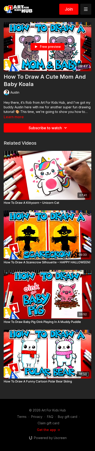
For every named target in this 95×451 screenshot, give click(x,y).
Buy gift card (67, 417)
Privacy (36, 417)
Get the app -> (48, 430)
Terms (22, 417)
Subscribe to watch (45, 128)
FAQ (50, 417)
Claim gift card (48, 423)
